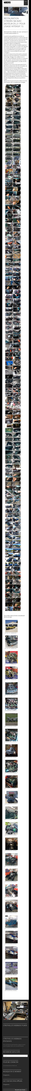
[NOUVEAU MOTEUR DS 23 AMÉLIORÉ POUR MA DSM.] (11, 709)
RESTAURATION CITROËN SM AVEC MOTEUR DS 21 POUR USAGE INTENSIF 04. (11, 944)
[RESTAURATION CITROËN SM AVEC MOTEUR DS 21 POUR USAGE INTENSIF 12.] (11, 818)
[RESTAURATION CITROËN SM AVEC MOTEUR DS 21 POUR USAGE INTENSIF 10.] (11, 849)
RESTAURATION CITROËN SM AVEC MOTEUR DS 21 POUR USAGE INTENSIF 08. (11, 881)
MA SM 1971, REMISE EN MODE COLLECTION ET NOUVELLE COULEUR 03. (11, 648)
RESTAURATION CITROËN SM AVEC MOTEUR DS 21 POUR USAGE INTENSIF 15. (11, 773)
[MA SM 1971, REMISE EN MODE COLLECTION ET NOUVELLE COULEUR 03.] (11, 647)
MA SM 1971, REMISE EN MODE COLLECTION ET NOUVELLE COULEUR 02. (11, 664)
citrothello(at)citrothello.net (10, 1065)
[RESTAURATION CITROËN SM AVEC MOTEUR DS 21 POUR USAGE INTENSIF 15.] (11, 772)
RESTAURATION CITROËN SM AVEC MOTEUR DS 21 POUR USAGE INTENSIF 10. (11, 850)
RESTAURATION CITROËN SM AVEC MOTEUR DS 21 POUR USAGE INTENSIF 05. (11, 928)
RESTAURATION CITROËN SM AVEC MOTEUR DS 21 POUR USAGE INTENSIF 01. (11, 990)
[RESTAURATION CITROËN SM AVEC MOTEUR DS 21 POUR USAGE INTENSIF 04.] (11, 943)
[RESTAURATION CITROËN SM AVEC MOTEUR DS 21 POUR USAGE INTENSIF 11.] (11, 834)
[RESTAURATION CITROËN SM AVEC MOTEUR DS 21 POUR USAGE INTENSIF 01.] (11, 989)
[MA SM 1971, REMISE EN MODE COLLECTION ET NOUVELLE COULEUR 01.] (11, 678)
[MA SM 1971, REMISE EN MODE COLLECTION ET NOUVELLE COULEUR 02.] (11, 663)
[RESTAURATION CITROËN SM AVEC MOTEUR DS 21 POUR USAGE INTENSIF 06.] (11, 911)
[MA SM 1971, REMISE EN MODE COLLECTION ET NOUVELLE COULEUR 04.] (11, 632)
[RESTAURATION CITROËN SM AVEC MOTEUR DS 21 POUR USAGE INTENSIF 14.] (11, 787)
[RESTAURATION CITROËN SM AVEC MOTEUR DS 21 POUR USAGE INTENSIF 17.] (11, 725)
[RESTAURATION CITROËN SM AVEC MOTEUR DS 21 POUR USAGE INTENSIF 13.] (11, 803)
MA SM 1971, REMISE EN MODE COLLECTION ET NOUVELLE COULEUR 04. (11, 633)
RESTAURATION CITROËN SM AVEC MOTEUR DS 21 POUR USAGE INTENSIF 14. (11, 788)
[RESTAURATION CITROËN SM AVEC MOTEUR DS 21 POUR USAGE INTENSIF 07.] (11, 896)
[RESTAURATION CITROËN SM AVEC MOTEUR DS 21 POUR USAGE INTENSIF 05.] (11, 927)
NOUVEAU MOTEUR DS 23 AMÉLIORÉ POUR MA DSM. (11, 710)
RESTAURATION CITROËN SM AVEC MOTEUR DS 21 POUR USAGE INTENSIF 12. (11, 819)
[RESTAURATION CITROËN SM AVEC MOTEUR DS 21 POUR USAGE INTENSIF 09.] (11, 865)
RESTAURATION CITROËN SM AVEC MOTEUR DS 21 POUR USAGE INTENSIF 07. (11, 897)
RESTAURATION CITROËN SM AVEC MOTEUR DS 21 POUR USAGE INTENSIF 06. (11, 913)
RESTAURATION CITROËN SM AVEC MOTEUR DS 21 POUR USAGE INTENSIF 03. (11, 959)
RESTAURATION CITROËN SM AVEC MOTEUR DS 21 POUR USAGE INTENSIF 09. (11, 866)
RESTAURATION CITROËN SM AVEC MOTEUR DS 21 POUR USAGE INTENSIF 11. (11, 835)
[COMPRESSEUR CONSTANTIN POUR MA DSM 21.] (11, 740)
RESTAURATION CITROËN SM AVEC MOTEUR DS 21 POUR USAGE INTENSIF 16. (11, 757)
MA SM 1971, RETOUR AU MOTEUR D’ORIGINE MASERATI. (11, 695)
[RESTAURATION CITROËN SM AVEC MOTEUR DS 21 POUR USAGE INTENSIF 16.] (11, 756)
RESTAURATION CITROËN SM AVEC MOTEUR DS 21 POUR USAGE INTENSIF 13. (11, 804)
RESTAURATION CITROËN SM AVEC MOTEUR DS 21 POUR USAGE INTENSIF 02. (11, 975)
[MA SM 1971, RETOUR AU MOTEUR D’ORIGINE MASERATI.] (11, 694)
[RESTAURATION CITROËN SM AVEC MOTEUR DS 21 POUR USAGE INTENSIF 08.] (11, 880)
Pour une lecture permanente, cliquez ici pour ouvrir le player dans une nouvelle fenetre (14, 1045)
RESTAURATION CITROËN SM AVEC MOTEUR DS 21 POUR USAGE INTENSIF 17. (11, 726)
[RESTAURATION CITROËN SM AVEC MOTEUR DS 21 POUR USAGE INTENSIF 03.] (11, 958)
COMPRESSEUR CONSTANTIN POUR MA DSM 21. (11, 742)
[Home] (7, 3)
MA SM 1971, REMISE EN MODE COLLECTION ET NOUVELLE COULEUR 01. (11, 679)
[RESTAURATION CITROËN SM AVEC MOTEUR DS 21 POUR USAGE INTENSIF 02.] (11, 974)
